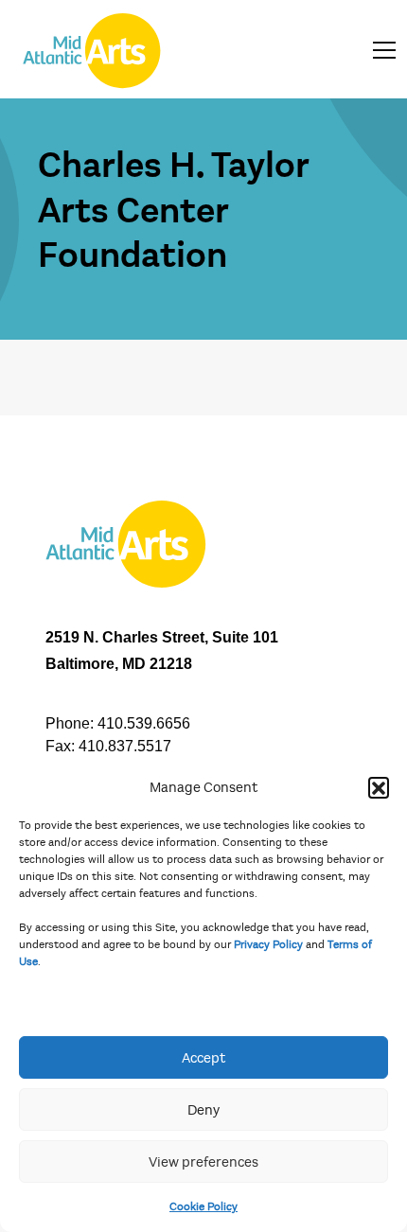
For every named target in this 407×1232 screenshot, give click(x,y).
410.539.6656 (143, 723)
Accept (203, 1057)
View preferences (203, 1161)
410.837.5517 (125, 746)
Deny (203, 1109)
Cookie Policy (203, 1206)
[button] (378, 787)
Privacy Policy (268, 944)
